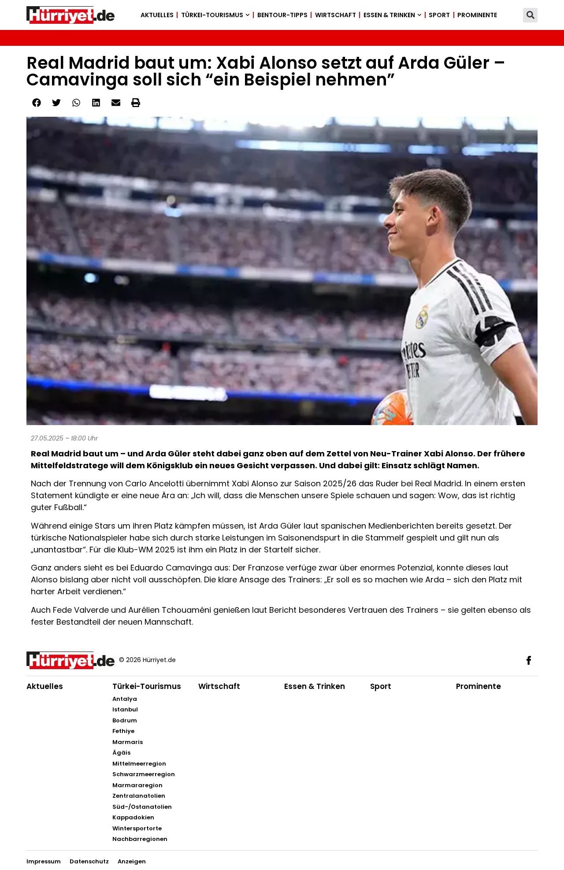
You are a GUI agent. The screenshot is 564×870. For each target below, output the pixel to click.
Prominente (477, 15)
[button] (530, 15)
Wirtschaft (335, 15)
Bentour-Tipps (282, 15)
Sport (439, 15)
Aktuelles (157, 15)
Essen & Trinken (389, 15)
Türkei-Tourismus (212, 15)
